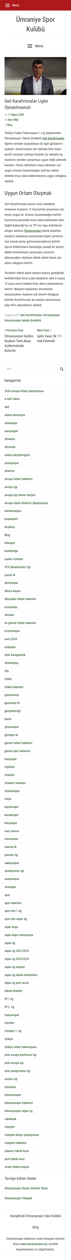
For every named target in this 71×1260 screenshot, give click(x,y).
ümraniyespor (51, 315)
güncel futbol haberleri (18, 743)
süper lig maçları (15, 967)
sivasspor (10, 887)
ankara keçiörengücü (17, 455)
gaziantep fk (12, 703)
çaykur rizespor (14, 559)
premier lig (11, 855)
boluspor (10, 543)
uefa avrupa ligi (14, 1063)
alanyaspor (11, 431)
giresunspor (12, 727)
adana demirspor (15, 415)
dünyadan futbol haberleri (20, 599)
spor (7, 895)
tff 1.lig (9, 999)
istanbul (9, 775)
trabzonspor (12, 1015)
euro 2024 (11, 639)
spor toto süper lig (16, 919)
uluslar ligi (11, 1079)
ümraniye (10, 1087)
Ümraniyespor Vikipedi (18, 1198)
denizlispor (11, 583)
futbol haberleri (14, 687)
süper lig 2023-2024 (17, 959)
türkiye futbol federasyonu (21, 1047)
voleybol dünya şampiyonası (22, 1135)
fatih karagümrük (15, 655)
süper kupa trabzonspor (19, 935)
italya (8, 799)
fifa (7, 671)
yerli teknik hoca (15, 1159)
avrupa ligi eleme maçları (20, 495)
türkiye (9, 1039)
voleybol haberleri (16, 1143)
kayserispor (12, 807)
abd (7, 407)
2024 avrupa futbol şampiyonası (24, 391)
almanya (10, 439)
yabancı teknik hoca (17, 1151)
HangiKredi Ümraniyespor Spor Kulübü (35, 1216)
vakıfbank (10, 1119)
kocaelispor (12, 815)
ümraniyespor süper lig (19, 1111)
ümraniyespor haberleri (19, 1103)
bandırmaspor (13, 511)
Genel (8, 719)
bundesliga (11, 551)
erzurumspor (12, 631)
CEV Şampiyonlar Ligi (18, 567)
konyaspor (11, 823)
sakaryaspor (12, 863)
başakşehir (11, 519)
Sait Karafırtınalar (31, 315)
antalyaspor (12, 463)
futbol (8, 679)
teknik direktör (13, 991)
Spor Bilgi (13, 119)
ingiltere (10, 767)
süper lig (10, 943)
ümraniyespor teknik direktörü (23, 320)
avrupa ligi (11, 487)
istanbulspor (12, 791)
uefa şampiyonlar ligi (17, 1071)
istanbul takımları (15, 783)
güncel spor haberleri (17, 751)
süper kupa (11, 927)
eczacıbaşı (11, 607)
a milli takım (12, 399)
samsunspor (12, 879)
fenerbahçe (11, 663)
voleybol (10, 1127)
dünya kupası (13, 591)
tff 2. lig (9, 1007)
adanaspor (11, 423)
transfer (9, 1023)
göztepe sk (11, 735)
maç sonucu (12, 831)
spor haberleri (13, 903)
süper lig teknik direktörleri (21, 975)
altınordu (10, 447)
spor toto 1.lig (13, 911)
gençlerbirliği (13, 711)
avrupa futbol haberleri (19, 479)
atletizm (10, 471)
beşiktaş (10, 527)
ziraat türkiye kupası (17, 1167)
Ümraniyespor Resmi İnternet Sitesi (26, 1188)
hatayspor (11, 759)
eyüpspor (10, 647)
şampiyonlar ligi (14, 871)
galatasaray (12, 695)
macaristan (11, 839)
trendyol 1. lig (13, 1031)
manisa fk (10, 847)
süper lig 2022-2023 (17, 951)
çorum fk (10, 575)
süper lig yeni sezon (17, 983)
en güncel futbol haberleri (20, 623)
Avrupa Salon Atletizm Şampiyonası (26, 503)
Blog (9, 125)
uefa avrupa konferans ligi (21, 1055)
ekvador (9, 615)
